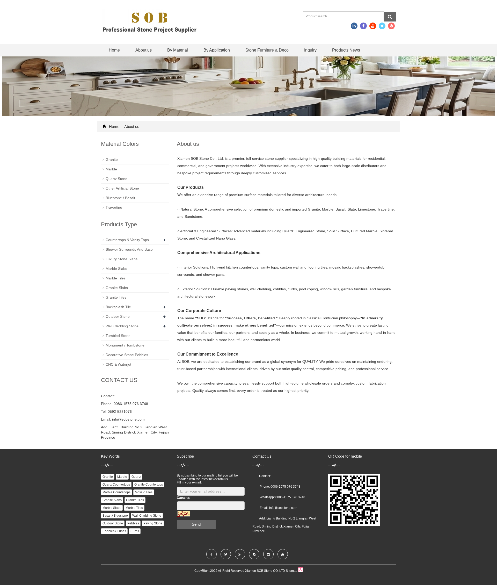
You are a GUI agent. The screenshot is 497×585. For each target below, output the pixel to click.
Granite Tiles (116, 297)
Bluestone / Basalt (120, 198)
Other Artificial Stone (122, 188)
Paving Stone (152, 523)
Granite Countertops (148, 484)
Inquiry (310, 50)
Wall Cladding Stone (122, 326)
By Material (177, 50)
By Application (216, 50)
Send (196, 524)
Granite (112, 159)
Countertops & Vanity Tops (127, 240)
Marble (111, 169)
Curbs (134, 531)
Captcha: (183, 498)
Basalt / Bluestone (115, 515)
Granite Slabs (117, 288)
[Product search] (390, 16)
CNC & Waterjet (118, 364)
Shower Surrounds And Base (129, 249)
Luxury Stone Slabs (121, 259)
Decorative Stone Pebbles (127, 355)
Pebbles (133, 523)
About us (143, 50)
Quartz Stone (116, 179)
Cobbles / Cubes (114, 531)
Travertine (114, 207)
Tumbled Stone (118, 336)
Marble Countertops (116, 492)
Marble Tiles (116, 278)
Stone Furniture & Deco (267, 50)
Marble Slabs (116, 268)
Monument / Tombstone (125, 345)
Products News (346, 50)
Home (114, 50)
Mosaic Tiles (143, 492)
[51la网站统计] (300, 571)
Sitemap (291, 571)
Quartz (136, 477)
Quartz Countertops (116, 484)
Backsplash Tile (118, 307)
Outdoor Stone (118, 316)
